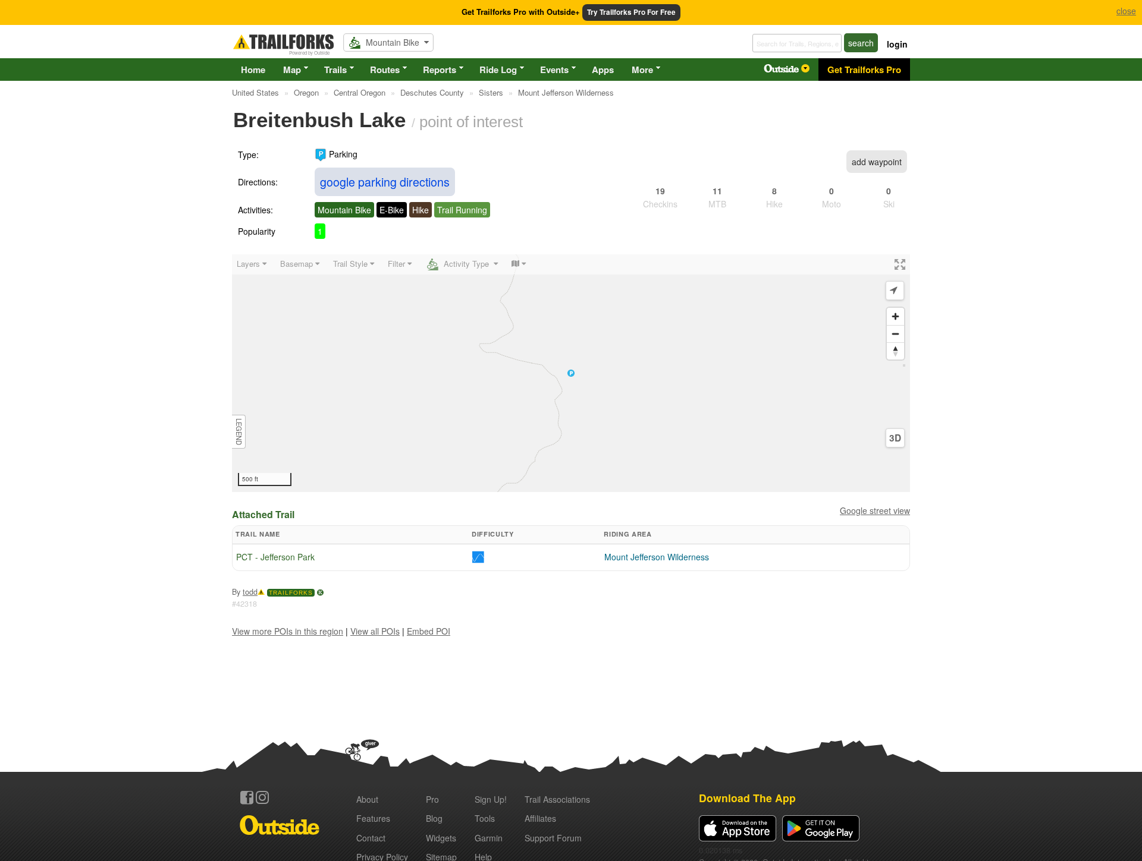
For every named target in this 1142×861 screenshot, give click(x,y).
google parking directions (385, 181)
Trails (335, 69)
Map (292, 69)
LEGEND (239, 431)
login (897, 44)
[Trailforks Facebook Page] (246, 797)
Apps (603, 69)
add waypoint (877, 162)
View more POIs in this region (287, 631)
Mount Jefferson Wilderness (656, 557)
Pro (432, 799)
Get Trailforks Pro (864, 69)
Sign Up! (491, 799)
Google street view (875, 510)
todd (250, 591)
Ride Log (498, 69)
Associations (557, 799)
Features (373, 818)
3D (895, 437)
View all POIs (375, 631)
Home (253, 69)
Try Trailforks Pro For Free (631, 12)
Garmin (489, 838)
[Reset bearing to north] (895, 350)
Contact (370, 838)
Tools (485, 818)
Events (554, 69)
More (642, 69)
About (367, 799)
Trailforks (291, 592)
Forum (553, 838)
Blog (434, 818)
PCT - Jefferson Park (275, 557)
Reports (439, 69)
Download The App (747, 797)
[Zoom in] (895, 316)
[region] (571, 373)
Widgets (441, 838)
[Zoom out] (895, 333)
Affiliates (540, 818)
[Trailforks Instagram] (262, 797)
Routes (385, 69)
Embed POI (428, 631)
